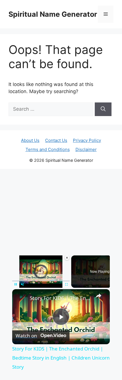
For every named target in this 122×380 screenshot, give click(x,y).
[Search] (103, 109)
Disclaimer (86, 149)
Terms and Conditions (48, 149)
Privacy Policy (87, 140)
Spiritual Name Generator (53, 14)
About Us (30, 140)
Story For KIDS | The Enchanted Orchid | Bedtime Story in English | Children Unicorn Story (60, 298)
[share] (98, 296)
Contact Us (56, 140)
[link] (21, 298)
